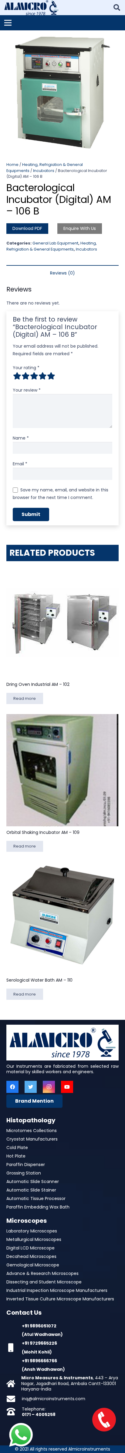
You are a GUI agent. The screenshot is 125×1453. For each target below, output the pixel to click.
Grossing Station (23, 1173)
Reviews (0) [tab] (62, 273)
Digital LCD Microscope (30, 1248)
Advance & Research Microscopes (42, 1273)
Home (12, 164)
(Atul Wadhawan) (42, 1334)
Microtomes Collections (31, 1131)
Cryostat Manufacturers (32, 1139)
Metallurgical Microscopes (33, 1239)
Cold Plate (17, 1148)
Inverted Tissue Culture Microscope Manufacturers (60, 1299)
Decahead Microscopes (31, 1256)
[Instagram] (49, 1087)
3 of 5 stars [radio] (34, 376)
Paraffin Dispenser (25, 1164)
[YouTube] (67, 1087)
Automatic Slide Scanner (32, 1181)
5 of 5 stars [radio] (51, 376)
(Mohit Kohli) (37, 1352)
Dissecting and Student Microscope (44, 1282)
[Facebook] (12, 1087)
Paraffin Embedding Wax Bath (37, 1207)
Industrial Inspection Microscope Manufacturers (56, 1290)
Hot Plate (15, 1156)
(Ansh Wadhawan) (43, 1369)
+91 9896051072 (39, 1326)
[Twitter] (31, 1087)
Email (20, 464)
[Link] (31, 7)
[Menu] (8, 22)
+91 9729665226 (39, 1343)
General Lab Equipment (55, 243)
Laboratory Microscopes (31, 1231)
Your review (27, 390)
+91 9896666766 (39, 1361)
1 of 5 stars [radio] (17, 376)
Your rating (26, 368)
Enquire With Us (79, 228)
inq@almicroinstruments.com (53, 1399)
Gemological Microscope (32, 1265)
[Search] (117, 7)
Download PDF (27, 228)
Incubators (43, 170)
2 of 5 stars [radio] (25, 376)
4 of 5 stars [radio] (42, 376)
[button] (116, 38)
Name (21, 438)
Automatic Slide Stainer (31, 1190)
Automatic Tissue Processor (36, 1198)
